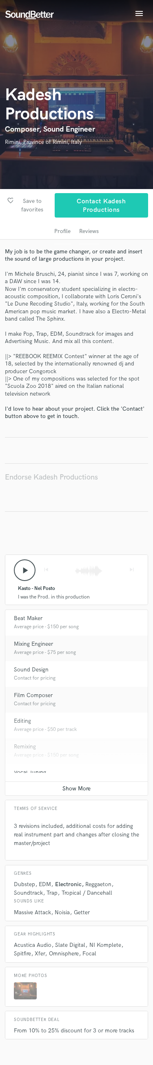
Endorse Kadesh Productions (51, 477)
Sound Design (31, 669)
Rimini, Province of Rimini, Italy (43, 142)
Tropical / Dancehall (87, 892)
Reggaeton (98, 884)
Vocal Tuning (30, 772)
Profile (62, 231)
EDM (45, 884)
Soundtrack (28, 892)
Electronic (68, 884)
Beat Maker (28, 618)
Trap (52, 892)
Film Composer (33, 695)
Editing (22, 720)
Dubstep (24, 884)
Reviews (89, 231)
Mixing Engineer (33, 643)
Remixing (25, 746)
